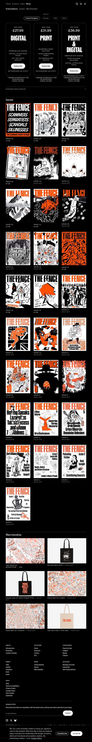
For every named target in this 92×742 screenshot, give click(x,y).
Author (8, 667)
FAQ (7, 684)
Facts (36, 648)
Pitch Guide (10, 693)
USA (55, 18)
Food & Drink (67, 648)
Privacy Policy (10, 688)
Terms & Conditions (12, 686)
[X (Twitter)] (11, 720)
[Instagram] (7, 720)
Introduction (10, 648)
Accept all (76, 734)
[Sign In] (85, 4)
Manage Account (69, 665)
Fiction (36, 653)
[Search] (77, 4)
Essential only (62, 734)
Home (8, 4)
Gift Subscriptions (69, 670)
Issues (22, 9)
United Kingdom (32, 18)
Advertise (9, 696)
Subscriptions (12, 9)
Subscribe (18, 66)
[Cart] (81, 4)
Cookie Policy (10, 691)
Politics (65, 651)
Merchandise (31, 9)
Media (65, 653)
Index (22, 4)
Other (64, 18)
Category (9, 670)
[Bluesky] (15, 720)
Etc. (35, 655)
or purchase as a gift (18, 71)
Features (37, 651)
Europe (46, 18)
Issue (7, 674)
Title (7, 665)
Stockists (9, 651)
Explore (15, 4)
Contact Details (11, 653)
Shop (28, 4)
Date (7, 672)
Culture (65, 655)
